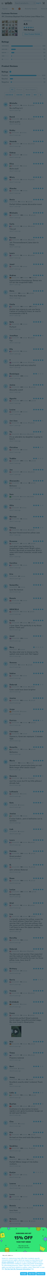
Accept (23, 1274)
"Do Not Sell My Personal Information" (17, 1269)
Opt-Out (32, 1274)
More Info (40, 1274)
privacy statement (8, 1262)
